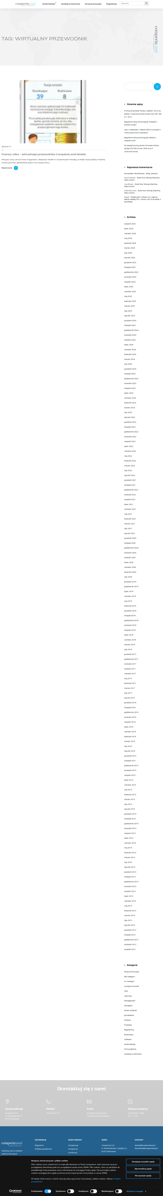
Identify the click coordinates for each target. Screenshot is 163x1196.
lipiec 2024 (128, 344)
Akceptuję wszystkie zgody (143, 1162)
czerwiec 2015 (130, 785)
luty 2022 (128, 470)
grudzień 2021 (130, 480)
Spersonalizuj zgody (143, 1169)
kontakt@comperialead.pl (145, 1145)
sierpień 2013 (130, 891)
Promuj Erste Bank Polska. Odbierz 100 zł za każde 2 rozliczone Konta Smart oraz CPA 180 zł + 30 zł (142, 114)
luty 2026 (128, 253)
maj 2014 (128, 847)
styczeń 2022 (129, 475)
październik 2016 (131, 712)
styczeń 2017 (129, 698)
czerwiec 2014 (130, 843)
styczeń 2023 (129, 417)
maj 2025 (128, 296)
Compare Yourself (131, 986)
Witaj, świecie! (152, 173)
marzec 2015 (129, 799)
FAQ (126, 991)
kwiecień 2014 (130, 852)
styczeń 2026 (129, 257)
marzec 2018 (129, 644)
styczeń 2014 (129, 867)
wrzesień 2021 (130, 494)
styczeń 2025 (129, 315)
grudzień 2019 (130, 581)
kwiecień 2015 (130, 794)
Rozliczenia (128, 1034)
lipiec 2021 (128, 504)
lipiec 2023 (128, 393)
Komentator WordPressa (134, 173)
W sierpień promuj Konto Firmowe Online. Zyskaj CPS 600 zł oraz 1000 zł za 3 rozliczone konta (141, 148)
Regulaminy (111, 4)
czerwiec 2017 (130, 673)
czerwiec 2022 (130, 451)
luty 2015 (128, 804)
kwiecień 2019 (130, 606)
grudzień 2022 (130, 422)
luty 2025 (128, 311)
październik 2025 (131, 272)
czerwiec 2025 (130, 291)
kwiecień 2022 (130, 460)
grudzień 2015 (130, 756)
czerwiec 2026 (130, 233)
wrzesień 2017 (130, 664)
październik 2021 (131, 489)
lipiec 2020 (128, 562)
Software (127, 1039)
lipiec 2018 (128, 635)
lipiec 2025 (128, 286)
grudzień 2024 (130, 320)
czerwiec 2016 (130, 731)
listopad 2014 (130, 818)
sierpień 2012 (130, 949)
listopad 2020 (130, 543)
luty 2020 (128, 577)
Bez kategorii (129, 976)
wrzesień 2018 (130, 625)
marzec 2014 (129, 857)
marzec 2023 (129, 407)
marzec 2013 (129, 915)
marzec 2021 (129, 523)
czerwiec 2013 (130, 901)
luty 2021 (128, 528)
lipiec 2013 (128, 896)
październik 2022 (131, 431)
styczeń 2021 (129, 533)
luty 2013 (128, 920)
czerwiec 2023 (130, 398)
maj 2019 (128, 601)
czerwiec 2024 (130, 349)
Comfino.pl (72, 1152)
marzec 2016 (129, 741)
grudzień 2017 (130, 654)
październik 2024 (131, 330)
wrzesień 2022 (130, 436)
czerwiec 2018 (130, 639)
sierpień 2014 (130, 833)
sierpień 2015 (130, 775)
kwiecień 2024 (130, 354)
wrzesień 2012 (130, 944)
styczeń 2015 (129, 809)
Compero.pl (73, 1149)
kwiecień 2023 (130, 402)
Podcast (127, 1020)
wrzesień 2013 (130, 886)
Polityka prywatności (43, 1149)
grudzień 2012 (130, 930)
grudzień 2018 (130, 610)
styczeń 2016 (129, 751)
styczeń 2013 (129, 925)
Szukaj (157, 86)
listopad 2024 (130, 325)
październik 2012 (131, 939)
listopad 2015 (130, 760)
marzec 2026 (129, 248)
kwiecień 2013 (130, 910)
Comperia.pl (73, 1145)
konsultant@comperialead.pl (146, 1148)
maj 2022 (128, 456)
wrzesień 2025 (130, 277)
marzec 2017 (129, 688)
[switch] (70, 1191)
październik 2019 (131, 586)
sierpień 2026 (130, 224)
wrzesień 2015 (130, 770)
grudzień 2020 (130, 538)
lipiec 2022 (128, 446)
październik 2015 (131, 765)
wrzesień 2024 (130, 335)
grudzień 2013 (130, 872)
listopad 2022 (130, 427)
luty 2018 (128, 649)
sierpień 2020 (130, 557)
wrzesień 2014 (130, 828)
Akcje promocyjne (93, 4)
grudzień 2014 (130, 814)
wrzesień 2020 (130, 552)
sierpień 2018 (130, 630)
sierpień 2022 (130, 441)
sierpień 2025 (130, 282)
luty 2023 (128, 412)
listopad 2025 (130, 267)
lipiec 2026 (128, 228)
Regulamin (39, 1145)
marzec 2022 (129, 465)
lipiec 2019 (128, 591)
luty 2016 (128, 746)
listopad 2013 (130, 876)
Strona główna (130, 1049)
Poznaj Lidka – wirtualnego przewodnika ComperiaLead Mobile (44, 154)
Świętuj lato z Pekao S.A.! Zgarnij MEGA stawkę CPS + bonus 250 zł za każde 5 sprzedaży (142, 199)
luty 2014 (128, 862)
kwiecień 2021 (130, 519)
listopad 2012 (130, 934)
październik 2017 (131, 659)
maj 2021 (128, 514)
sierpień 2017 (130, 669)
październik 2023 (131, 378)
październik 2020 (131, 548)
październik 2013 (131, 881)
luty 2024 (128, 364)
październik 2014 (131, 823)
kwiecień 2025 (130, 301)
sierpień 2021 (130, 499)
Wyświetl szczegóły (135, 1191)
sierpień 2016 (130, 722)
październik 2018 (131, 620)
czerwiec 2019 (130, 596)
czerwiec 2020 (130, 567)
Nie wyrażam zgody (143, 1176)
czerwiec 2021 (130, 509)
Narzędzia (128, 1005)
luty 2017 (128, 693)
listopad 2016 (130, 707)
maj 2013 (128, 905)
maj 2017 (128, 678)
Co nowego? (129, 981)
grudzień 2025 (130, 262)
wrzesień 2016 (130, 717)
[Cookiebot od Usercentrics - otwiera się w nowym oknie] (15, 1191)
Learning (127, 996)
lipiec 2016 (128, 727)
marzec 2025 (129, 306)
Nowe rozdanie (130, 1010)
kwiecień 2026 (130, 243)
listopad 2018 (130, 615)
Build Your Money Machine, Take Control (142, 178)
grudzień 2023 (130, 369)
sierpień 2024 (130, 340)
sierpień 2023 (130, 388)
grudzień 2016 (130, 702)
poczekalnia (129, 1015)
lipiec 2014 (128, 838)
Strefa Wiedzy (48, 4)
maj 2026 (128, 238)
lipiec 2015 (128, 780)
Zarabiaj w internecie (70, 4)
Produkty (128, 1025)
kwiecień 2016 (130, 736)
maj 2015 (128, 789)
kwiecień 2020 (130, 572)
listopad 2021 (130, 485)
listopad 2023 (130, 373)
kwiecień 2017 (130, 683)
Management (129, 1000)
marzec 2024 (129, 359)
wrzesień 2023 (130, 383)
